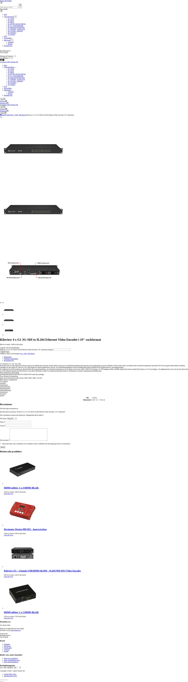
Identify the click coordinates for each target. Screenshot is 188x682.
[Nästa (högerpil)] (3, 681)
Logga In (7, 649)
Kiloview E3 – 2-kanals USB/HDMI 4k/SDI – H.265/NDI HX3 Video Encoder (42, 570)
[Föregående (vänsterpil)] (1, 681)
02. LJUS (11, 71)
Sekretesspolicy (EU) (10, 676)
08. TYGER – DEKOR (15, 81)
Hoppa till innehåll (5, 1)
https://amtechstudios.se (11, 662)
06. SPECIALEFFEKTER (16, 78)
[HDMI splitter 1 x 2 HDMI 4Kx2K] (22, 608)
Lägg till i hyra (5, 352)
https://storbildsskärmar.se (12, 660)
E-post (2, 425)
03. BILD (11, 72)
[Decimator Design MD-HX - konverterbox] (22, 525)
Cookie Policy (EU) (10, 674)
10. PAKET (11, 85)
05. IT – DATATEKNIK (15, 76)
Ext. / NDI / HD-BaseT (27, 353)
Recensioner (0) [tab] (9, 360)
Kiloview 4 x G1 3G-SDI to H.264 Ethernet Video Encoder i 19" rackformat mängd (26, 349)
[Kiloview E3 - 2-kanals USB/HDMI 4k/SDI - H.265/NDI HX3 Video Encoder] (22, 566)
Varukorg (11, 92)
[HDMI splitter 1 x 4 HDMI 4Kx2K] (22, 484)
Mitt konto (7, 90)
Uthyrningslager (9, 67)
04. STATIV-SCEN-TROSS (17, 74)
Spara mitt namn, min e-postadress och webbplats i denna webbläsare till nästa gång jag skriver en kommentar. (36, 444)
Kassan (10, 93)
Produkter (7, 644)
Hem (5, 65)
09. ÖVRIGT (12, 83)
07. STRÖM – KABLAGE (16, 79)
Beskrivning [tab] (7, 357)
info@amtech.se (16, 630)
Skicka (3, 447)
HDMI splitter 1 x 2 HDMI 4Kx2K (21, 612)
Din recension (5, 440)
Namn (2, 422)
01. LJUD (11, 69)
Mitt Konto (7, 646)
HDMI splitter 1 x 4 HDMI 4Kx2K (21, 488)
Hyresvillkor (8, 88)
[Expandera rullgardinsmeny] (15, 67)
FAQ (5, 86)
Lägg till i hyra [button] (8, 494)
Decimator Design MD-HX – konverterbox (25, 529)
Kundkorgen (8, 648)
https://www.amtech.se (11, 658)
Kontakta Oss (8, 95)
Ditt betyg (3, 418)
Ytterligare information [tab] (11, 359)
